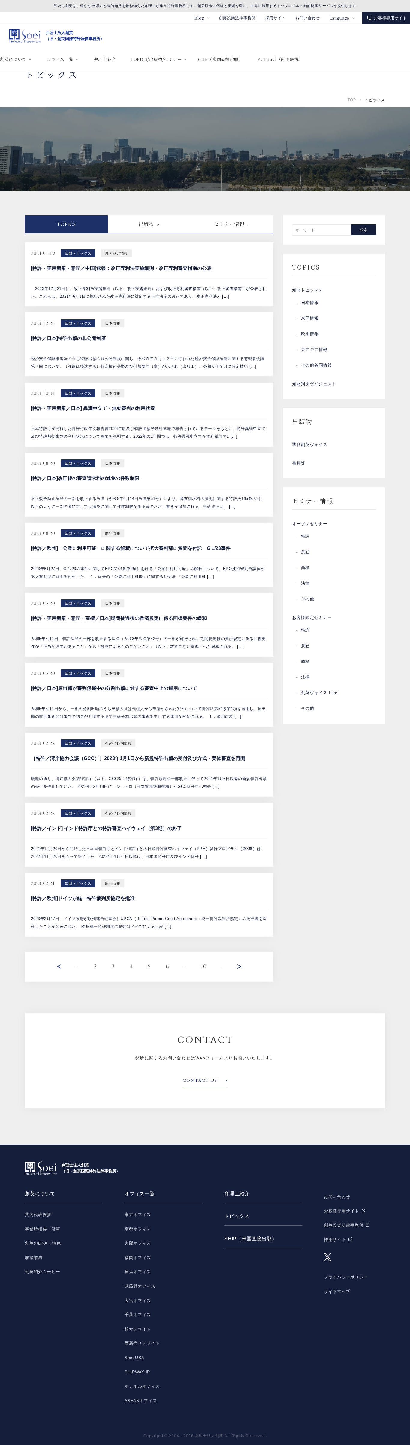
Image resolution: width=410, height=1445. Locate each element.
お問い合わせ (307, 18)
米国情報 (310, 318)
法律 (305, 583)
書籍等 (298, 463)
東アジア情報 (314, 349)
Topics (66, 224)
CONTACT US (200, 1080)
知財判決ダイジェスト (314, 383)
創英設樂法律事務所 (237, 18)
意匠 (305, 552)
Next (239, 967)
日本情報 (310, 302)
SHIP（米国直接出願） (220, 59)
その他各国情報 (316, 365)
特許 (305, 536)
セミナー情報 (229, 224)
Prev (59, 967)
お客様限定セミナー (312, 617)
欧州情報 (310, 333)
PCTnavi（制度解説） (280, 59)
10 (203, 966)
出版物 (146, 224)
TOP (352, 100)
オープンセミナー (309, 523)
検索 (363, 229)
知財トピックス (307, 290)
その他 (307, 598)
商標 (305, 567)
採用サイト (275, 18)
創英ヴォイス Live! (320, 692)
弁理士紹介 (105, 59)
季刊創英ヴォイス (309, 444)
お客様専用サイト (390, 18)
